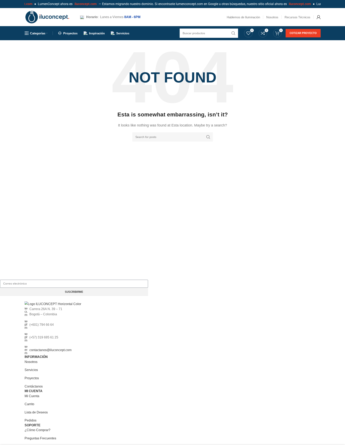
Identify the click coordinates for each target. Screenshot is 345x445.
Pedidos (30, 420)
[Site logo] (47, 16)
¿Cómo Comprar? (37, 430)
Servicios (31, 370)
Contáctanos (34, 386)
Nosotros (31, 362)
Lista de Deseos (36, 412)
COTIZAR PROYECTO (303, 33)
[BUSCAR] (208, 137)
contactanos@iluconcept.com (50, 350)
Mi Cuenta (32, 396)
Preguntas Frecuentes (40, 438)
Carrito (29, 404)
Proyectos (32, 378)
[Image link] (53, 303)
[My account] (319, 17)
